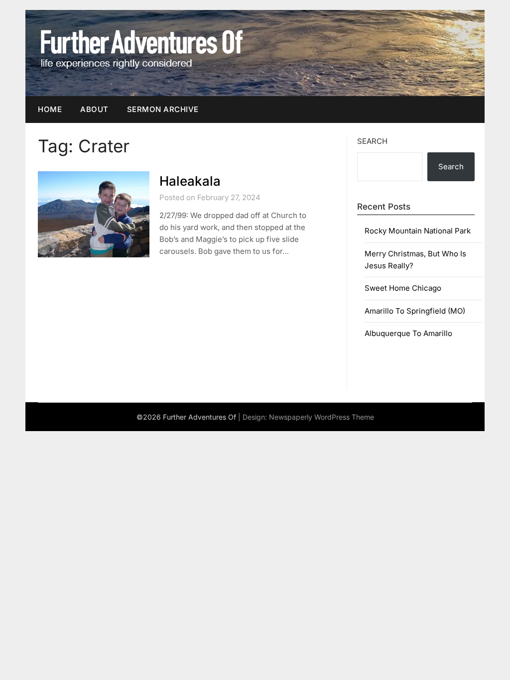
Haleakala (190, 181)
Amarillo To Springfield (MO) (415, 311)
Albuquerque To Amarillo (408, 333)
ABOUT (94, 109)
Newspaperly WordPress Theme (321, 417)
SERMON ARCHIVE (163, 109)
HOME (50, 109)
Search (372, 141)
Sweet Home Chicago (403, 288)
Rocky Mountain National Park (418, 230)
